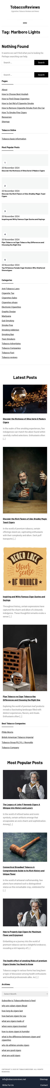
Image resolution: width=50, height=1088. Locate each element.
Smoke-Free (7, 325)
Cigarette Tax (8, 293)
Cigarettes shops (9, 302)
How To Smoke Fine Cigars (14, 112)
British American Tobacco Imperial (17, 737)
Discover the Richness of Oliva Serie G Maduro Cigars (23, 170)
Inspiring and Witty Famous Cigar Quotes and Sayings (23, 219)
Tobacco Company (10, 747)
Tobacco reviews (9, 357)
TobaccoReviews (25, 7)
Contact (44, 1085)
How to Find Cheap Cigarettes (15, 99)
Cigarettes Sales (9, 298)
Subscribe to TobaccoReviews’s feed (18, 1000)
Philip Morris (7, 732)
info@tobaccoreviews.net (14, 1079)
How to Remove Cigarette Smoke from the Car (23, 108)
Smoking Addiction (10, 330)
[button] (25, 22)
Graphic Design (9, 311)
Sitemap (6, 121)
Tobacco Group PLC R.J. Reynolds (17, 742)
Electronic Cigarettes (11, 307)
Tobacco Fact (8, 352)
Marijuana (6, 316)
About (4, 89)
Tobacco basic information (14, 139)
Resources (7, 117)
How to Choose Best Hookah (15, 94)
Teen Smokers (8, 339)
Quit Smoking (8, 320)
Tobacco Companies (11, 348)
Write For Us (8, 1085)
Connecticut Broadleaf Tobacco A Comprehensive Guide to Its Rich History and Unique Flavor (23, 870)
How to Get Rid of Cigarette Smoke (18, 103)
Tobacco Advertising (11, 343)
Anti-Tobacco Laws (10, 288)
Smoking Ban (8, 334)
